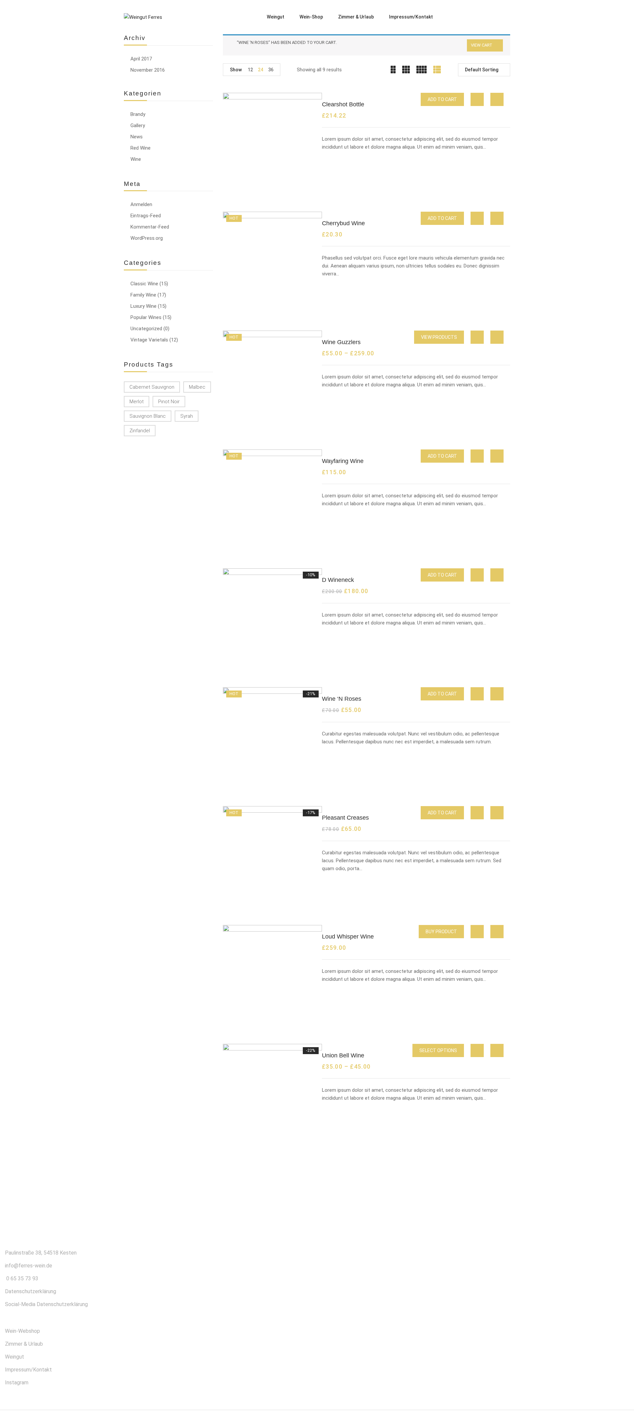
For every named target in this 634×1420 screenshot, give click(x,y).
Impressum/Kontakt (28, 1370)
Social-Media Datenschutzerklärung (46, 1304)
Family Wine (143, 295)
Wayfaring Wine (343, 461)
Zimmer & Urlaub (24, 1344)
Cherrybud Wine (343, 223)
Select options (438, 1050)
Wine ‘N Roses (341, 698)
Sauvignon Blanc (147, 416)
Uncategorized (146, 329)
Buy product (441, 931)
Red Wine (140, 148)
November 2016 (147, 70)
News (136, 137)
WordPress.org (146, 238)
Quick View (477, 99)
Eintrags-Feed (145, 216)
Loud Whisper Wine (348, 936)
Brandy (137, 114)
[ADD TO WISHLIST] (497, 99)
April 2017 (141, 59)
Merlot (136, 402)
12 (250, 69)
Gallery (137, 125)
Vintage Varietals (149, 340)
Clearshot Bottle (343, 104)
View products (439, 337)
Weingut (14, 1357)
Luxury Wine (143, 306)
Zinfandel (139, 431)
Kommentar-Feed (149, 227)
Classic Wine (144, 284)
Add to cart (442, 99)
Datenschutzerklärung (30, 1291)
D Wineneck (338, 580)
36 (270, 69)
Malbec (197, 387)
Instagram (16, 1382)
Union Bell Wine (343, 1055)
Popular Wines (145, 317)
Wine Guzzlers (341, 342)
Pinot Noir (169, 402)
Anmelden (141, 204)
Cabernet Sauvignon (151, 387)
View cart (481, 45)
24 (260, 69)
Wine (135, 159)
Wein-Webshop (22, 1331)
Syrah (186, 416)
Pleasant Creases (345, 817)
